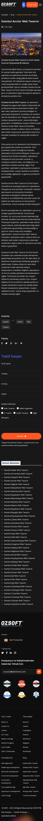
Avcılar (20, 322)
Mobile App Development (10, 767)
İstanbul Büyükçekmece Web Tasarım (19, 516)
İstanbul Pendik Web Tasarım (16, 565)
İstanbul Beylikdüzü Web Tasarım (18, 509)
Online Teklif (32, 5)
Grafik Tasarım (22, 413)
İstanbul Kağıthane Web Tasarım (17, 551)
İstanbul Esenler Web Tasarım (16, 526)
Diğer (35, 413)
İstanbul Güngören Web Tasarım (17, 544)
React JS (26, 722)
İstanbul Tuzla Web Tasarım (15, 593)
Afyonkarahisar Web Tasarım (30, 781)
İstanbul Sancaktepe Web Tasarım (18, 569)
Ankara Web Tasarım (30, 763)
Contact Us (5, 726)
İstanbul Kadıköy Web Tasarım (16, 547)
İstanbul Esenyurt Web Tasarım (17, 530)
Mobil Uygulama (26, 408)
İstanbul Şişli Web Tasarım (15, 583)
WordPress (27, 739)
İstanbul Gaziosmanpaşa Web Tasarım (20, 540)
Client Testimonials (8, 751)
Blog (12, 15)
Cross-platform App (8, 787)
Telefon (4, 374)
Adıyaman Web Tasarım (31, 776)
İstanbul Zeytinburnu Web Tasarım (18, 604)
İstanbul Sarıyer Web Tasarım (16, 572)
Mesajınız (5, 418)
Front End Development (9, 776)
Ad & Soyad (5, 363)
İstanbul (5, 322)
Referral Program (7, 743)
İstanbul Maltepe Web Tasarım (17, 562)
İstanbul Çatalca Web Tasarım (16, 519)
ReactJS (25, 747)
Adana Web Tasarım (30, 772)
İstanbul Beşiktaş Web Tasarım (17, 502)
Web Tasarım (9, 408)
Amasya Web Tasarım (30, 791)
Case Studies (5, 747)
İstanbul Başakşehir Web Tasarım (18, 495)
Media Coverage (7, 739)
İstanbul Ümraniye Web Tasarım (17, 597)
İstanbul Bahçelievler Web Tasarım (18, 488)
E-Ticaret (7, 413)
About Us (4, 722)
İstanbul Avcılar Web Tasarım (16, 481)
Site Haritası (6, 812)
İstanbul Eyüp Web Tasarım (15, 533)
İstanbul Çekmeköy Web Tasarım (17, 523)
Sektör (4, 394)
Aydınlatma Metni (8, 816)
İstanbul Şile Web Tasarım (15, 576)
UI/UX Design (6, 795)
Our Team (5, 735)
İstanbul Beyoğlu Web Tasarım (16, 512)
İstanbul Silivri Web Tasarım (15, 579)
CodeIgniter (27, 730)
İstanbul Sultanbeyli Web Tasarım (18, 586)
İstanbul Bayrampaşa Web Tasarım (18, 498)
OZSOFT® (37, 808)
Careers (4, 730)
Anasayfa (4, 15)
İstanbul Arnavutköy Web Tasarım (18, 473)
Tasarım (6, 327)
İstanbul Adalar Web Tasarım (16, 470)
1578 (5, 27)
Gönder (20, 436)
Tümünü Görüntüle (29, 795)
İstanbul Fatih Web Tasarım (15, 537)
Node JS (26, 735)
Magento (26, 743)
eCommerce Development (6, 781)
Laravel (25, 726)
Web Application (7, 763)
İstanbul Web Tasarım (30, 767)
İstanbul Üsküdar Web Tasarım (17, 600)
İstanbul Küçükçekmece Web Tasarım (19, 558)
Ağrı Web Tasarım (29, 787)
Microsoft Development (9, 772)
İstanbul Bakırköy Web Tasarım (17, 491)
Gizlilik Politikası (20, 812)
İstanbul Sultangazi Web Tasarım (17, 590)
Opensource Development (10, 791)
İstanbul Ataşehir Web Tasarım (17, 477)
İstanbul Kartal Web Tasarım (16, 555)
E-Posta (4, 384)
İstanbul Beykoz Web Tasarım (16, 505)
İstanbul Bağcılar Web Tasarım (16, 484)
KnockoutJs (27, 751)
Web (28, 322)
